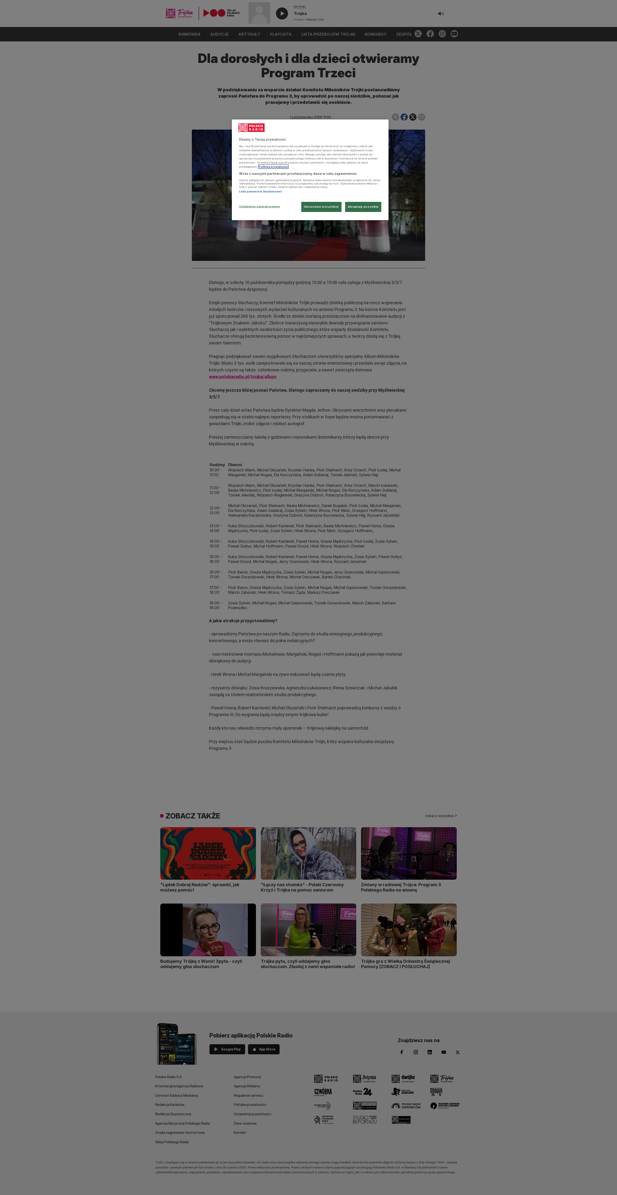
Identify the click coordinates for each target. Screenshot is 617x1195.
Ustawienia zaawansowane (259, 206)
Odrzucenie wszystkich (321, 206)
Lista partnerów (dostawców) (260, 191)
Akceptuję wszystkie (363, 206)
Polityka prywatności (273, 166)
